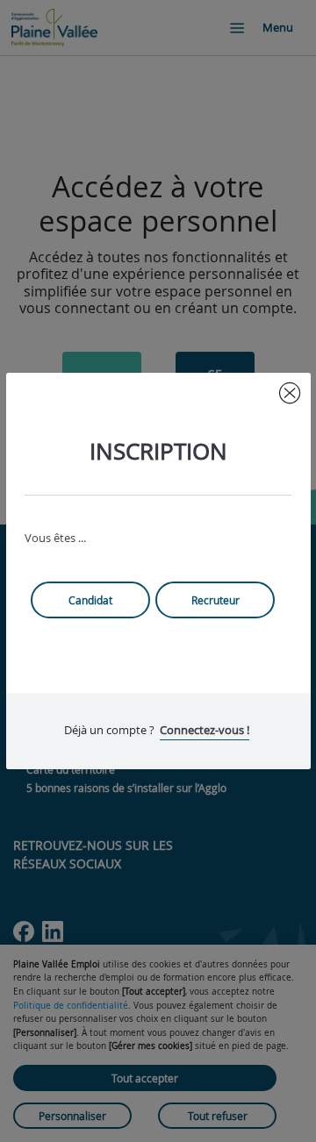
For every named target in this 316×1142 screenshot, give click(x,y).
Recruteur (215, 600)
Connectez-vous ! (204, 730)
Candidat (90, 600)
